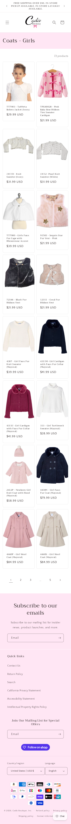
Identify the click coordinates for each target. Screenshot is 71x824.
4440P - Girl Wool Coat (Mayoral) (16, 556)
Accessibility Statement (21, 698)
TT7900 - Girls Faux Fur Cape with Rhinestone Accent (18, 238)
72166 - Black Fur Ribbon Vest (17, 301)
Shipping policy (26, 816)
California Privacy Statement (24, 690)
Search (11, 682)
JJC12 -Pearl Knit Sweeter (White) (50, 175)
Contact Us (13, 665)
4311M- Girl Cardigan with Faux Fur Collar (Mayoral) (52, 364)
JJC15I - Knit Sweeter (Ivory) (15, 175)
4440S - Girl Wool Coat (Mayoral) (50, 556)
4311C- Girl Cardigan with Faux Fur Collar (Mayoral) (18, 428)
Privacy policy (60, 811)
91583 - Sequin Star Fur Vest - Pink (51, 237)
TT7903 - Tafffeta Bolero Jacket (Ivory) (18, 108)
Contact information (46, 816)
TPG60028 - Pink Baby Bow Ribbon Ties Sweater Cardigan (50, 111)
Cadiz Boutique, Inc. (22, 810)
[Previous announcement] (7, 6)
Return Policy (15, 674)
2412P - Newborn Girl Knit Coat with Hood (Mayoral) (19, 493)
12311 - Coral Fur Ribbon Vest (50, 301)
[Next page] (60, 580)
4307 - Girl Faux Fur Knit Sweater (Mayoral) (18, 364)
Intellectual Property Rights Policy (27, 707)
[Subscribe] (60, 638)
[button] (7, 22)
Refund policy (43, 811)
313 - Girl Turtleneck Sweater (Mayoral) (52, 427)
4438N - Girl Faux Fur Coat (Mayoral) (50, 491)
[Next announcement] (64, 6)
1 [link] (10, 580)
